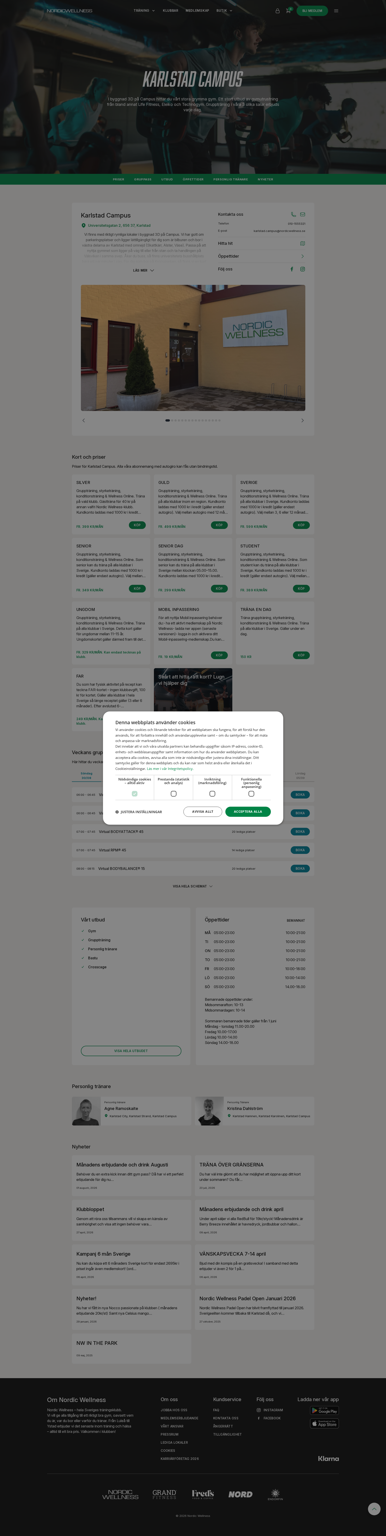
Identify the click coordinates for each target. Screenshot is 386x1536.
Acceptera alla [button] (248, 812)
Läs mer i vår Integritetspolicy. (170, 768)
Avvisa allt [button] (202, 812)
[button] (138, 811)
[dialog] (193, 768)
